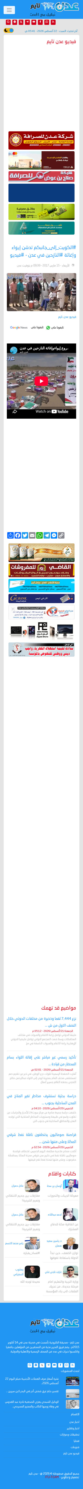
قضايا (76, 1441)
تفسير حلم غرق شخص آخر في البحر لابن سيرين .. (32, 1391)
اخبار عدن (74, 1422)
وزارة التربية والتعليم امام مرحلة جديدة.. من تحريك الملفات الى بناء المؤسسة (62, 1286)
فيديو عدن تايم (71, 1453)
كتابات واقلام (62, 1174)
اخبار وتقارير (73, 1428)
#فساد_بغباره (31, 1253)
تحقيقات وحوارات (69, 1434)
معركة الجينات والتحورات (63, 1195)
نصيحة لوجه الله (30, 1281)
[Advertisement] (41, 825)
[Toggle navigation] (9, 10)
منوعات (75, 1447)
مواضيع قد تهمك (58, 1008)
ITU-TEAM (52, 1477)
